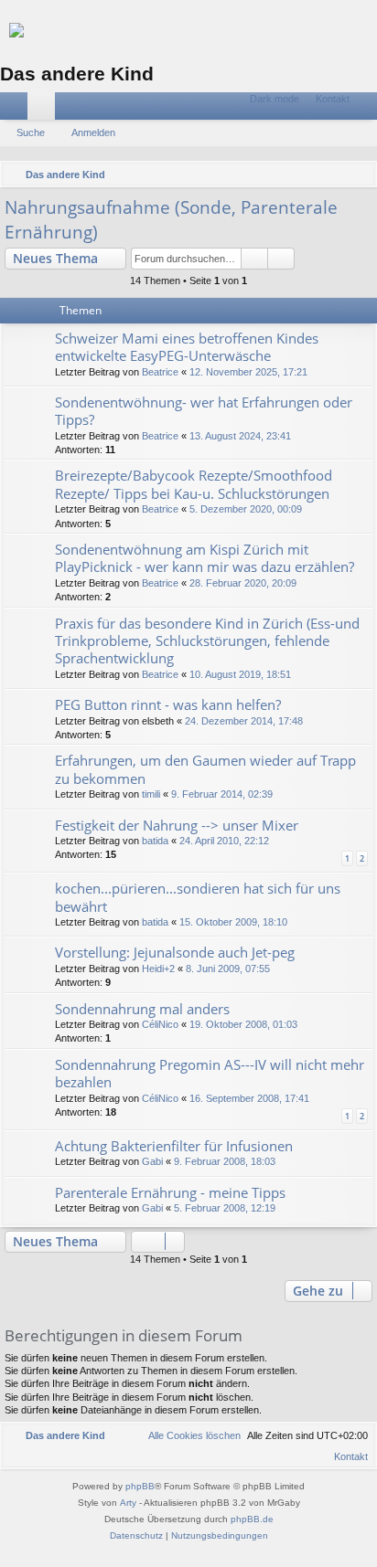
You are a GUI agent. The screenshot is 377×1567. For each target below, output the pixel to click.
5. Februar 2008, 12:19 (224, 1207)
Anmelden (93, 132)
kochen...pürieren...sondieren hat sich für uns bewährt (197, 897)
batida (155, 840)
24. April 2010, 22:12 (224, 840)
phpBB (140, 1486)
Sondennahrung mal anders (142, 1009)
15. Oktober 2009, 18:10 (233, 921)
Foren (45, 110)
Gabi (152, 1161)
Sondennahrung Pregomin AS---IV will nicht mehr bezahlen (209, 1073)
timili (151, 794)
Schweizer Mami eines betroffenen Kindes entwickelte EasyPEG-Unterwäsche (186, 347)
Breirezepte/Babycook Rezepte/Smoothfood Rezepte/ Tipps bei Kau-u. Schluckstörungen (193, 484)
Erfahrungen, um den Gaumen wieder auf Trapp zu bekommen (205, 769)
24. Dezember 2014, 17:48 (244, 720)
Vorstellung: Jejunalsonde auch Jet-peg (175, 952)
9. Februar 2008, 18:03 (224, 1161)
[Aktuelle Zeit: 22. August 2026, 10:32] (335, 174)
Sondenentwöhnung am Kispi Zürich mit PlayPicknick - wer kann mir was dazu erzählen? (204, 558)
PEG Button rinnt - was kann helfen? (168, 704)
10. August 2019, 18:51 (240, 674)
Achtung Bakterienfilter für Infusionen (174, 1146)
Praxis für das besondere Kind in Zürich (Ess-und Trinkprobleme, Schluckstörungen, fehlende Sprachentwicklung (207, 641)
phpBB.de (252, 1519)
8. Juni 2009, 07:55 (228, 968)
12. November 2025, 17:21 (248, 371)
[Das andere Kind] (188, 30)
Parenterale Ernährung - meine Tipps (170, 1192)
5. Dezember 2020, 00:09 (245, 508)
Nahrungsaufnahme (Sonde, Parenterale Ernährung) (171, 220)
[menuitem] (324, 99)
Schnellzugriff (17, 110)
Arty (128, 1503)
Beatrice (160, 371)
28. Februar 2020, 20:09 (242, 582)
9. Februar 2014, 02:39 (222, 794)
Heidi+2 (158, 968)
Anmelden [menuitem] (367, 110)
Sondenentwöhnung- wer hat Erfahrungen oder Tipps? (203, 411)
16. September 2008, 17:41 (249, 1098)
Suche (30, 132)
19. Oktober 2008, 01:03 (243, 1024)
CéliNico (160, 1024)
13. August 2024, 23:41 (240, 435)
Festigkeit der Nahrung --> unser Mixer (176, 825)
